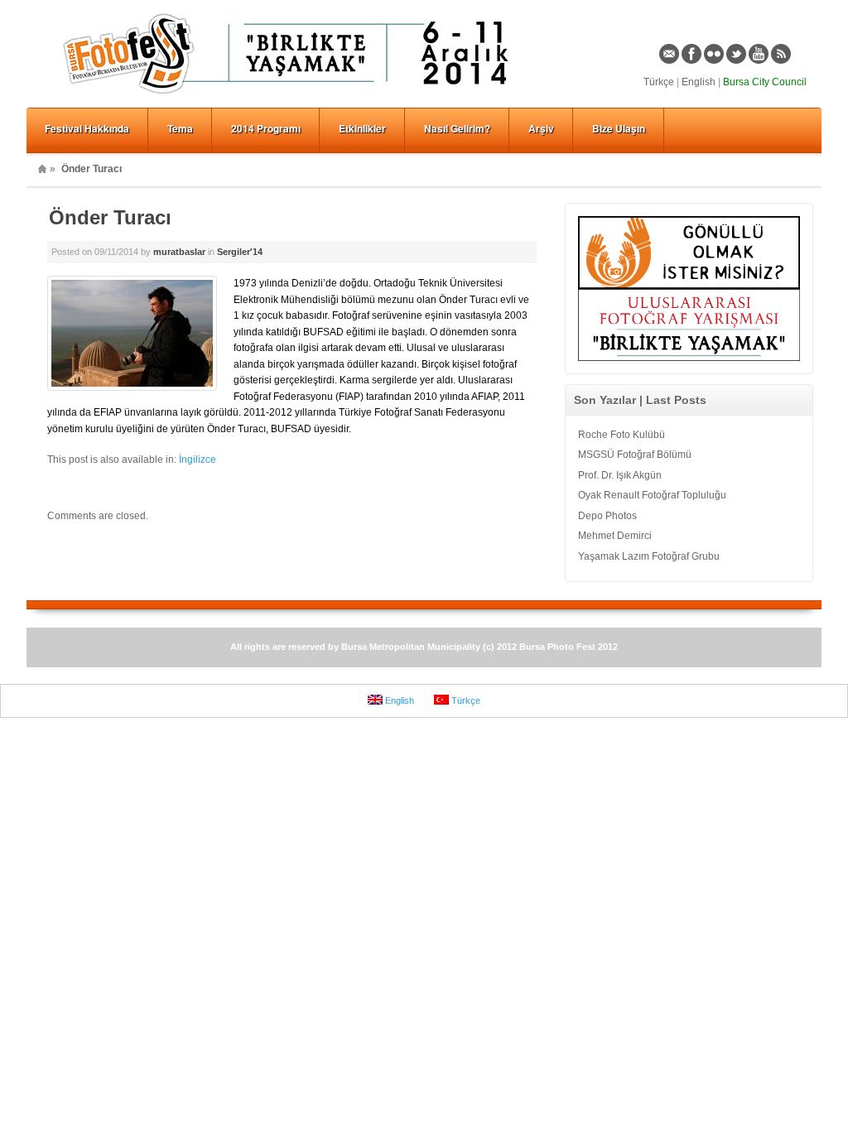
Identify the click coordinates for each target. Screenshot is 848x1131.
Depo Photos (607, 516)
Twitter (736, 54)
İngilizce (197, 459)
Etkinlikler (362, 128)
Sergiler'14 (240, 252)
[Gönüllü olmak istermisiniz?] (689, 285)
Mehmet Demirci (615, 535)
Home (42, 169)
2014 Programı (266, 128)
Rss (781, 54)
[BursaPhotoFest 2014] (291, 96)
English (699, 82)
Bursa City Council (765, 82)
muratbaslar (179, 252)
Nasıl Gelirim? (457, 128)
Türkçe (658, 82)
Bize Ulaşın (618, 128)
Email (669, 54)
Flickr (714, 54)
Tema (180, 128)
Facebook (691, 54)
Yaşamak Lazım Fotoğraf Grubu (649, 556)
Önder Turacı (110, 217)
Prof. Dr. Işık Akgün (620, 475)
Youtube (758, 54)
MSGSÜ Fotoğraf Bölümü (634, 454)
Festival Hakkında (87, 128)
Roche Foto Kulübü (621, 434)
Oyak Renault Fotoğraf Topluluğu (652, 495)
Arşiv (541, 128)
